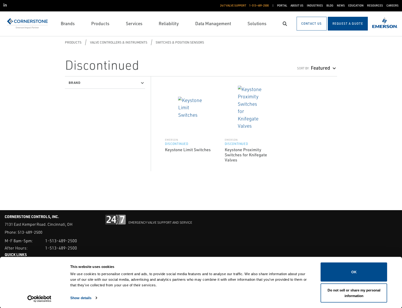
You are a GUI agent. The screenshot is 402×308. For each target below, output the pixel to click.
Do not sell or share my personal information (354, 293)
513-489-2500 (30, 232)
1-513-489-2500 (61, 240)
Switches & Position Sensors (180, 42)
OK (354, 272)
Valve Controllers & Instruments (118, 42)
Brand (74, 82)
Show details (80, 298)
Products (73, 42)
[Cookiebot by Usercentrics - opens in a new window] (39, 298)
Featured (320, 68)
